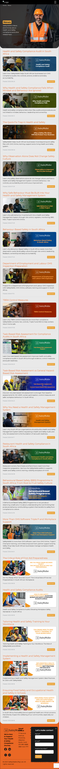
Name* (37, 734)
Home (4, 5)
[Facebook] (6, 749)
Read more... (51, 81)
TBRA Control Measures (15, 300)
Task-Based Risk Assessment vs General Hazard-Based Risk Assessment (29, 371)
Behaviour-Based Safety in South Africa (24, 229)
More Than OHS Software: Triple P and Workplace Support (29, 520)
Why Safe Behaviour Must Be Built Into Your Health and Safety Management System (26, 194)
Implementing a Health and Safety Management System (29, 657)
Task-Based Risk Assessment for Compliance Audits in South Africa (27, 335)
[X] (6, 754)
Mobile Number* (41, 748)
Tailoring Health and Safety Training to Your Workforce (26, 622)
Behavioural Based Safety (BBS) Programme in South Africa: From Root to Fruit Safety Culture (28, 481)
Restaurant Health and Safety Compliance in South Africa (26, 445)
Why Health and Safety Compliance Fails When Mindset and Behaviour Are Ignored (28, 89)
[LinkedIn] (9, 749)
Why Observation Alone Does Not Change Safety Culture (29, 157)
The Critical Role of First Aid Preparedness (25, 558)
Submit (38, 756)
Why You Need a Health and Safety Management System (29, 408)
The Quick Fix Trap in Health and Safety (24, 122)
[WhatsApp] (9, 754)
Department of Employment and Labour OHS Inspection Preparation (27, 264)
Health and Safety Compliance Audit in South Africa (27, 52)
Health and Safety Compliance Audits (23, 589)
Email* (37, 741)
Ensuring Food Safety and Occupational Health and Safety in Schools (28, 691)
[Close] (56, 728)
